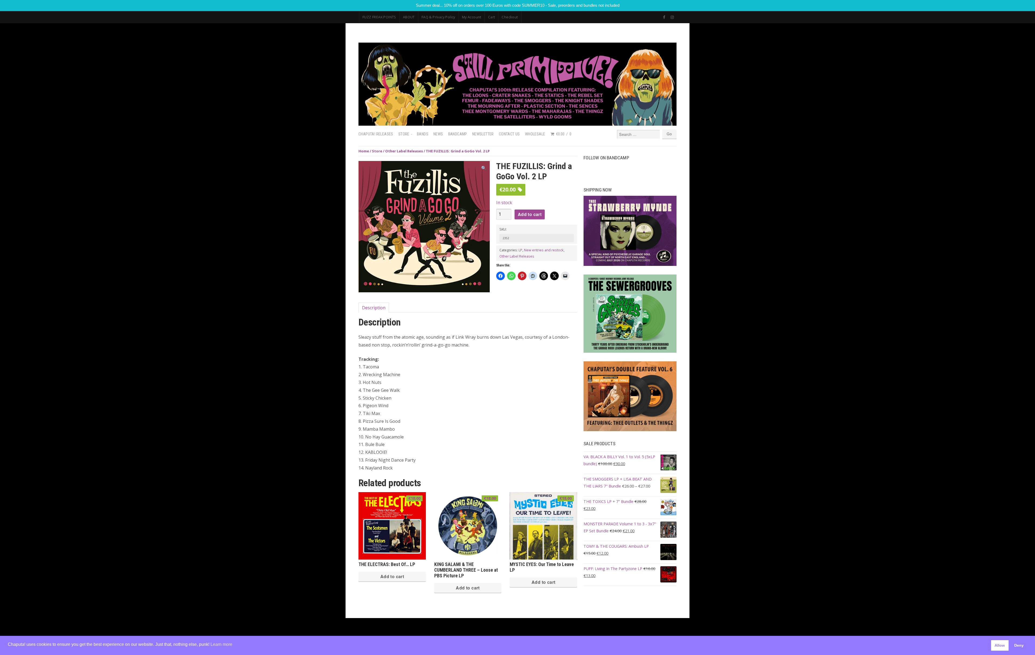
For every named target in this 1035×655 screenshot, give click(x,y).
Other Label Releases (404, 151)
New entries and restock (544, 250)
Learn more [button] (221, 644)
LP (520, 250)
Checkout (510, 17)
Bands (422, 134)
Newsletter (483, 134)
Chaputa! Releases (375, 134)
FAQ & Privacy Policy (438, 17)
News (438, 134)
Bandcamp (457, 134)
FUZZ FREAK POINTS (379, 17)
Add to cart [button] (392, 576)
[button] (484, 168)
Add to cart (529, 214)
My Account (471, 17)
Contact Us (509, 134)
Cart (491, 17)
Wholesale (535, 134)
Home (363, 151)
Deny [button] (1019, 645)
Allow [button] (1000, 645)
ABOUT (409, 17)
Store (403, 134)
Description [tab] (373, 308)
